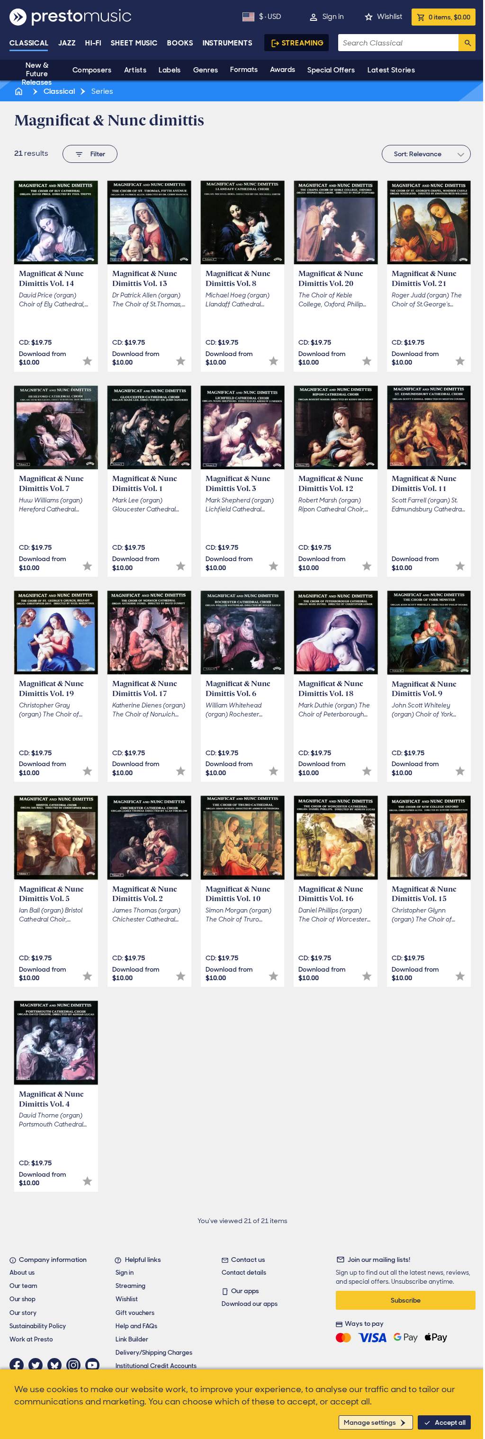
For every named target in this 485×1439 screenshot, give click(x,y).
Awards (282, 69)
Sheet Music (134, 43)
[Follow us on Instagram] (75, 1365)
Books (180, 43)
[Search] (467, 42)
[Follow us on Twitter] (37, 1365)
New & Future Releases (37, 74)
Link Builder (132, 1339)
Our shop (22, 1299)
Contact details (244, 1273)
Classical (29, 43)
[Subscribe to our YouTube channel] (94, 1365)
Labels (170, 70)
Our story (22, 1313)
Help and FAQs (136, 1326)
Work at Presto (31, 1339)
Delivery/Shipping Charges (154, 1353)
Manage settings (370, 1422)
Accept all (450, 1422)
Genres (205, 70)
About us (22, 1273)
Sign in (333, 16)
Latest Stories (391, 70)
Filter (97, 154)
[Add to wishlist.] (87, 361)
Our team (23, 1286)
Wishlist (389, 16)
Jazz (67, 43)
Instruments (227, 43)
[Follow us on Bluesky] (56, 1365)
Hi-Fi (93, 43)
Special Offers (331, 70)
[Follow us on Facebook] (18, 1365)
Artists (135, 70)
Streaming (303, 43)
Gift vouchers (135, 1313)
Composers (92, 70)
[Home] (19, 91)
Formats (244, 69)
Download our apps (250, 1304)
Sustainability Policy (37, 1326)
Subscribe (406, 1300)
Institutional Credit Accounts (156, 1366)
